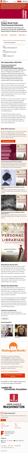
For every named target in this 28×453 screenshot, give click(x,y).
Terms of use (10, 445)
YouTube (16, 440)
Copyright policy (17, 445)
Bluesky (4, 442)
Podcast (16, 425)
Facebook (4, 440)
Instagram (11, 440)
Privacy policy (3, 445)
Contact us (7, 435)
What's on (4, 21)
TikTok (22, 440)
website (19, 8)
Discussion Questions (8, 141)
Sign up (3, 420)
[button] (7, 331)
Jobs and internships (5, 425)
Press (2, 427)
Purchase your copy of (13, 375)
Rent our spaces (18, 427)
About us (2, 423)
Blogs (16, 423)
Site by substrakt (4, 450)
